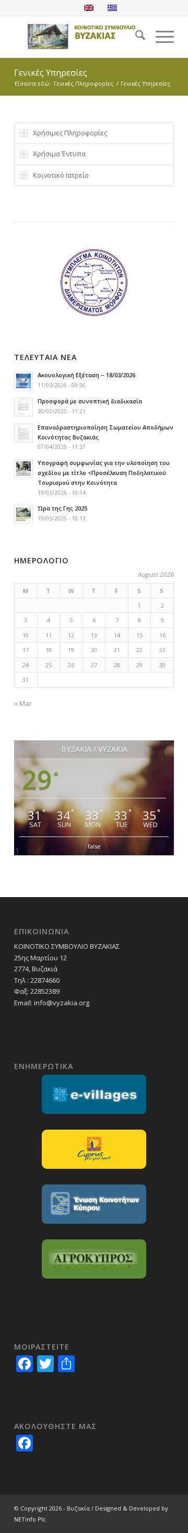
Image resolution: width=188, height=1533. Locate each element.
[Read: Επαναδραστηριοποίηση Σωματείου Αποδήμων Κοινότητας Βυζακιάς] (23, 433)
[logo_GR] (78, 36)
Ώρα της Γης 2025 (62, 508)
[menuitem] (135, 36)
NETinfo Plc (30, 1519)
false (94, 846)
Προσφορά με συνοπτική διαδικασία (90, 401)
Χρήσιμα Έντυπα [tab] (59, 153)
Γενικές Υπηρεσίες (50, 72)
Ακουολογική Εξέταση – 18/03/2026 (86, 375)
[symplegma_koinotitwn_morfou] (94, 282)
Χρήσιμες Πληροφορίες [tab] (70, 132)
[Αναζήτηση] (135, 36)
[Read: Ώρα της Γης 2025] (23, 514)
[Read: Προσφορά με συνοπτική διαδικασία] (23, 407)
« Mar (23, 703)
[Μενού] (159, 36)
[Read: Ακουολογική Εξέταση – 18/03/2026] (23, 380)
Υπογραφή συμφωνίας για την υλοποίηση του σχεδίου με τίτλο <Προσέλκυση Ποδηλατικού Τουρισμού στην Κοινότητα (104, 472)
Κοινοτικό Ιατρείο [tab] (61, 175)
